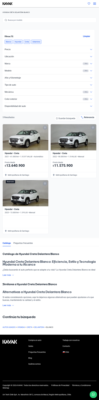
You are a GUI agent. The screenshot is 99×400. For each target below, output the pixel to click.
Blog (30, 358)
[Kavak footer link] (10, 352)
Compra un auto (34, 340)
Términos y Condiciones (81, 385)
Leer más (7, 275)
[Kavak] (6, 3)
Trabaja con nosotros (71, 340)
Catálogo (7, 243)
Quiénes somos (34, 364)
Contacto (66, 346)
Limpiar (86, 36)
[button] (9, 42)
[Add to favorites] (45, 128)
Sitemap (6, 388)
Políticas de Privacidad (60, 385)
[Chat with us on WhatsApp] (93, 394)
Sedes (30, 346)
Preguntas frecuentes (23, 243)
